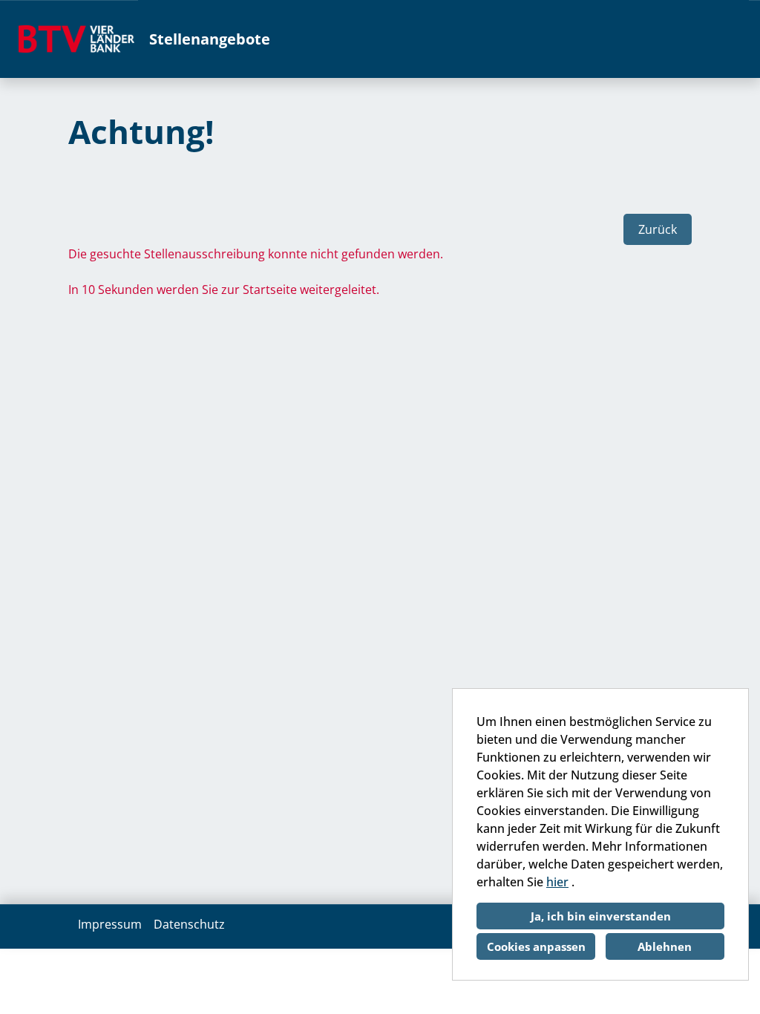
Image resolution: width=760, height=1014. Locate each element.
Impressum (110, 924)
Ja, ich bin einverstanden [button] (601, 916)
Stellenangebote (209, 39)
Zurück (657, 229)
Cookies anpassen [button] (536, 946)
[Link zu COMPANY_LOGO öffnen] (76, 39)
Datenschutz (189, 924)
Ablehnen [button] (665, 946)
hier (557, 882)
